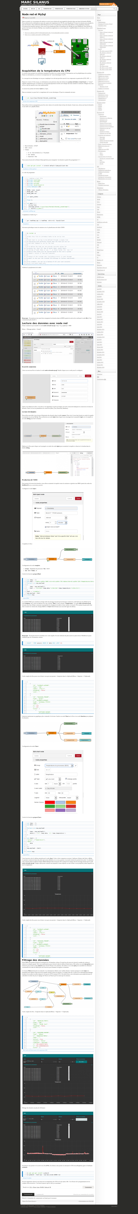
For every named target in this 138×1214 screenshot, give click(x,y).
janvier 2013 (100, 349)
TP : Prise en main (104, 66)
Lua (98, 234)
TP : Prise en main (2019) (106, 69)
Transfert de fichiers (104, 131)
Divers (34, 1187)
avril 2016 (99, 324)
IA (97, 219)
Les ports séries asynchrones (105, 156)
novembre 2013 (101, 337)
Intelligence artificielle (102, 222)
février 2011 (100, 364)
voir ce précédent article (35, 485)
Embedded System (101, 28)
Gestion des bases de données (106, 140)
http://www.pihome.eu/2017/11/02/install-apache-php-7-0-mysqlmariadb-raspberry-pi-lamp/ (47, 32)
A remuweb (43, 1206)
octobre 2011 (100, 362)
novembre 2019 (101, 301)
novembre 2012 (101, 354)
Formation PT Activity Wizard (105, 23)
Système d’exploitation (103, 88)
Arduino (99, 196)
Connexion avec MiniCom (106, 118)
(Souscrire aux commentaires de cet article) (83, 1194)
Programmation (102, 151)
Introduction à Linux (103, 94)
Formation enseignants (103, 185)
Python (101, 154)
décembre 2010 (100, 367)
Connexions (101, 114)
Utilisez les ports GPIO (103, 149)
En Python (102, 162)
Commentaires (88, 1187)
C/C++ (31, 1187)
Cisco (98, 207)
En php (101, 163)
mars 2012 (99, 359)
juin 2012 (99, 357)
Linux (38, 1187)
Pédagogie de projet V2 (103, 81)
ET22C (100, 108)
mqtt (98, 237)
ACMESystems (100, 277)
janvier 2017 (100, 321)
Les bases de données (103, 175)
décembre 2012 (100, 352)
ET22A (100, 104)
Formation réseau (102, 25)
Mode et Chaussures (51, 1206)
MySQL (42, 1187)
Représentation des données (104, 178)
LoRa (98, 232)
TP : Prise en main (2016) (106, 67)
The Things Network (102, 267)
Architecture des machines (104, 74)
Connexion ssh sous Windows (107, 126)
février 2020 (100, 299)
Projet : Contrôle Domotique (105, 144)
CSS (98, 209)
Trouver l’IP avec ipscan (105, 123)
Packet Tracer (101, 183)
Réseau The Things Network (29, 1201)
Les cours (100, 30)
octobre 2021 (100, 294)
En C (101, 160)
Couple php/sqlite (104, 142)
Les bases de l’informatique (104, 177)
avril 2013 (99, 342)
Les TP (100, 49)
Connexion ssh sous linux (106, 124)
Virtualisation (100, 187)
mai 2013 (99, 339)
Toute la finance (37, 1206)
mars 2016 (99, 326)
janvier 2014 (100, 334)
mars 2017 (99, 316)
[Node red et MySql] (58, 14)
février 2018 (100, 311)
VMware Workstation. (103, 189)
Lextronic (99, 282)
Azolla (98, 199)
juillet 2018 (99, 304)
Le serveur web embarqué (104, 135)
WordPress (42, 1205)
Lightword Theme (24, 1206)
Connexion (99, 374)
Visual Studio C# (101, 270)
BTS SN (99, 20)
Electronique (100, 214)
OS (50, 1187)
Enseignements (101, 22)
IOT (98, 224)
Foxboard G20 (101, 93)
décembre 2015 (100, 329)
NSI (98, 166)
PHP (98, 252)
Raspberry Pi (100, 260)
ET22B (100, 106)
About (98, 17)
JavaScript (99, 227)
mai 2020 (99, 296)
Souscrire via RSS (104, 4)
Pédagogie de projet (103, 79)
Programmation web (103, 96)
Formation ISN (100, 72)
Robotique (100, 84)
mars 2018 (99, 309)
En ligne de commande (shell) (107, 158)
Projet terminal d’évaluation (104, 83)
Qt (97, 257)
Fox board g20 (100, 112)
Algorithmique (101, 168)
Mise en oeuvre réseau (103, 77)
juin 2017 (99, 314)
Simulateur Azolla (104, 86)
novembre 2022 (101, 291)
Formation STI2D (101, 102)
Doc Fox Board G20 (102, 279)
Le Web (100, 173)
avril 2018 (99, 306)
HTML (98, 217)
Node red (47, 1187)
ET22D (100, 109)
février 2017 (100, 319)
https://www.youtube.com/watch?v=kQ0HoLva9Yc (37, 34)
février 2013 (100, 347)
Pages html (102, 137)
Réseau (98, 181)
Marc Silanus (31, 1205)
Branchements (103, 116)
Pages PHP (102, 138)
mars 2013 (99, 344)
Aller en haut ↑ (114, 1206)
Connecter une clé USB (105, 133)
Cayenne (99, 204)
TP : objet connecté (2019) (106, 51)
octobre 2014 (100, 332)
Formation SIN (100, 91)
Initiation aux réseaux (103, 76)
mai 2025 (99, 289)
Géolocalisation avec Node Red (86, 1201)
